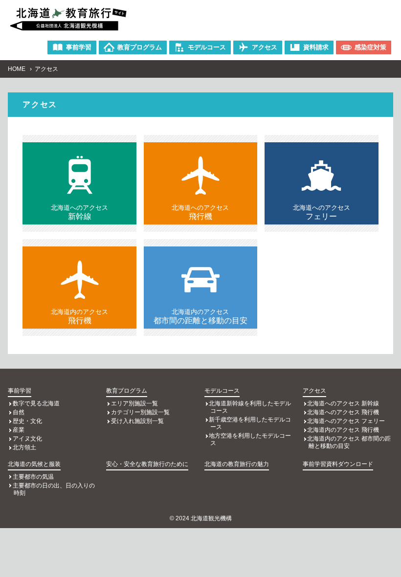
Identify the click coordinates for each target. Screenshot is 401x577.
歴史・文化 (27, 421)
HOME (16, 69)
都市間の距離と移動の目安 (200, 316)
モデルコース (222, 390)
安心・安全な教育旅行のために (147, 464)
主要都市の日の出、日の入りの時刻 (54, 489)
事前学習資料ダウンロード (338, 464)
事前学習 (19, 390)
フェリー (321, 212)
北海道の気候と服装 (34, 464)
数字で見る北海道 (36, 403)
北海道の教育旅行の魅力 (236, 464)
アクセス (314, 390)
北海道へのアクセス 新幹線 (343, 403)
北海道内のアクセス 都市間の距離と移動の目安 (349, 442)
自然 (18, 412)
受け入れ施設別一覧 (137, 421)
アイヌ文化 (27, 438)
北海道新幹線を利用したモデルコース (250, 407)
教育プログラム (126, 390)
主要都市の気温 (33, 476)
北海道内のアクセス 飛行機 (343, 429)
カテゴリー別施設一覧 (140, 412)
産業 (18, 429)
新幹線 (79, 212)
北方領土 (24, 447)
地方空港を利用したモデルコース (250, 439)
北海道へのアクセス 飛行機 (343, 412)
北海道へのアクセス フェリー (346, 421)
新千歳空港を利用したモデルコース (250, 423)
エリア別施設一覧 (134, 403)
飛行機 (200, 212)
